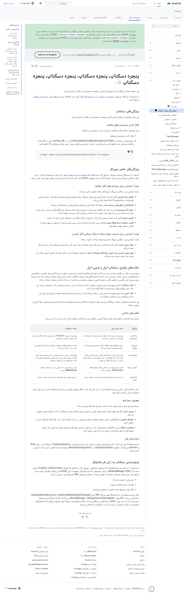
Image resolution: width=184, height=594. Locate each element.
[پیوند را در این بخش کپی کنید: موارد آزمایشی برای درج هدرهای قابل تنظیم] (92, 186)
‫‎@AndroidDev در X (88, 555)
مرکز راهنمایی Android (39, 551)
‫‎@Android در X (90, 551)
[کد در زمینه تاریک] (128, 151)
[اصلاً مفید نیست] (32, 66)
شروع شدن (163, 17)
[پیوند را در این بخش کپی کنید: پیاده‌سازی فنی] (121, 438)
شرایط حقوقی (118, 588)
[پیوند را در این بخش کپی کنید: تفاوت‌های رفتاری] (119, 313)
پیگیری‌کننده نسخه (41, 573)
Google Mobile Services (38, 564)
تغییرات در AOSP (120, 41)
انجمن (128, 588)
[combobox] (58, 3)
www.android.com (40, 560)
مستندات (177, 11)
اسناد (159, 3)
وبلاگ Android (90, 560)
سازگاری (118, 17)
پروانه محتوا (97, 528)
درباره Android (139, 588)
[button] (168, 43)
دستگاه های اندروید (101, 17)
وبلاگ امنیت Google (88, 564)
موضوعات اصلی (134, 17)
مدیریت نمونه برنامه (71, 175)
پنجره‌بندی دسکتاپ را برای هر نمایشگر (99, 96)
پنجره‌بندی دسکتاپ (117, 136)
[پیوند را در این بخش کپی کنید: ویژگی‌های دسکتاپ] (113, 111)
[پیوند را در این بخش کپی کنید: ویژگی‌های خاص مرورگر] (107, 169)
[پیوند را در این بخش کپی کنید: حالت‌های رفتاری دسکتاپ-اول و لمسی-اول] (84, 267)
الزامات (142, 555)
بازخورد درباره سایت (83, 588)
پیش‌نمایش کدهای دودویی (135, 564)
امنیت (150, 17)
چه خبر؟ (178, 17)
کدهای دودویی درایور (137, 573)
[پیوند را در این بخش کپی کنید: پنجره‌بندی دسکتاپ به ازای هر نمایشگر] (89, 462)
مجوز (108, 588)
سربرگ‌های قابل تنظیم (90, 175)
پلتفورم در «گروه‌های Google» (85, 568)
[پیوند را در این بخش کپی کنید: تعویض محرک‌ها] (120, 400)
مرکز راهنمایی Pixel (41, 555)
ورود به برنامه (8, 3)
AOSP (136, 66)
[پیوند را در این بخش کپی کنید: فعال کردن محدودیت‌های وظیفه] (104, 125)
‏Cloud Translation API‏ (88, 54)
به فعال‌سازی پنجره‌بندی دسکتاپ (46, 96)
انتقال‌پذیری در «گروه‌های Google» (83, 577)
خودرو (84, 17)
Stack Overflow (41, 568)
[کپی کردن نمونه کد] (131, 151)
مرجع (72, 17)
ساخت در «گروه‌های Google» (85, 573)
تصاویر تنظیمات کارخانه (136, 568)
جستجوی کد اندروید (139, 3)
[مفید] (36, 66)
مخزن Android (139, 551)
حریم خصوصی (98, 588)
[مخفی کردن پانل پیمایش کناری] (151, 589)
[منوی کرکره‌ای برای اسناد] (153, 3)
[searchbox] (166, 26)
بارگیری (142, 560)
